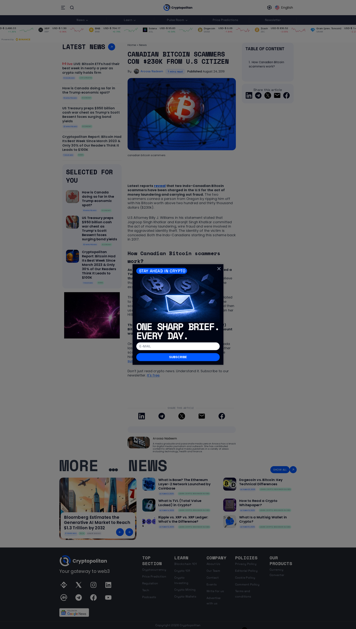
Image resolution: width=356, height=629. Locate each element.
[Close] (218, 268)
